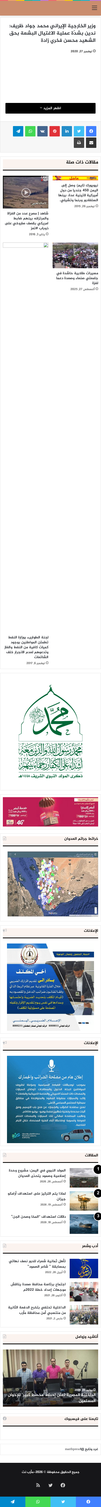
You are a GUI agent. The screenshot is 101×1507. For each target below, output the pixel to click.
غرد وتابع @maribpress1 (81, 1449)
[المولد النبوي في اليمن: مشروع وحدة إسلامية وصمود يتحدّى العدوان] (84, 1178)
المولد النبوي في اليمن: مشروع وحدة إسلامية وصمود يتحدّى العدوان (37, 1173)
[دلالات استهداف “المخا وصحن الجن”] (84, 1224)
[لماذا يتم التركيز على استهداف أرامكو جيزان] (84, 1201)
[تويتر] (79, 131)
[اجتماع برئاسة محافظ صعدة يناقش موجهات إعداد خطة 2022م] (84, 1291)
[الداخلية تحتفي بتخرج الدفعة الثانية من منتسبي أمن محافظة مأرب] (84, 1315)
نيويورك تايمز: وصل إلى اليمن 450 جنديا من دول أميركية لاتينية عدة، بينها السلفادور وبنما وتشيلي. (78, 192)
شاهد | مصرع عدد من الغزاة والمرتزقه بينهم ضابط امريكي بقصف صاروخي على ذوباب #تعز (26, 221)
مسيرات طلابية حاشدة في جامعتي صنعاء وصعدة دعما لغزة (77, 278)
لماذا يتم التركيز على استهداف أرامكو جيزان (37, 1196)
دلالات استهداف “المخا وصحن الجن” (38, 1217)
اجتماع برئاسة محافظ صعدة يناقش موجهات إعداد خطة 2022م (38, 1287)
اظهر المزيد (51, 108)
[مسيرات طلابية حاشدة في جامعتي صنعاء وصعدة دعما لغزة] (75, 255)
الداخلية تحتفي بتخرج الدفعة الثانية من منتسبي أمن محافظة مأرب (37, 1310)
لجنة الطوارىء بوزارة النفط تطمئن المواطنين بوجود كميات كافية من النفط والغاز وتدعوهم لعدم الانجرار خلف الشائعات (26, 647)
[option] (50, 1378)
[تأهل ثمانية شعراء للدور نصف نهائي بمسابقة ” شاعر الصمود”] (84, 1268)
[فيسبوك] (91, 131)
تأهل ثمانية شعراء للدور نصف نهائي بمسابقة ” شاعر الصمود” (37, 1264)
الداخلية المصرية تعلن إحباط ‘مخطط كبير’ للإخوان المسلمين (52, 1398)
